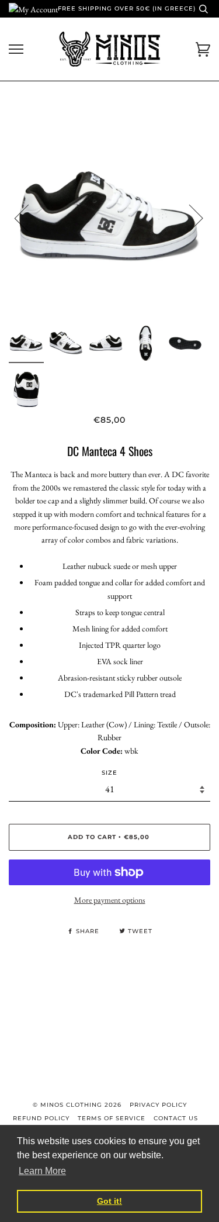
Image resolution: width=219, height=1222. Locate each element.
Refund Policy (41, 1118)
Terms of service (111, 1118)
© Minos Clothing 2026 (77, 1105)
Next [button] (189, 217)
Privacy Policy (158, 1105)
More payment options (109, 900)
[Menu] (16, 49)
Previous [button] (28, 217)
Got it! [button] (109, 1201)
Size (109, 772)
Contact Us (176, 1118)
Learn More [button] (42, 1171)
